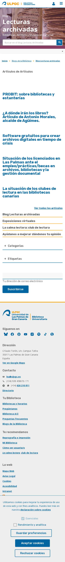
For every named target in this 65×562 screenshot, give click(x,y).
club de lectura (29, 452)
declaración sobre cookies (35, 509)
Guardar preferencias (31, 533)
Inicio (5, 61)
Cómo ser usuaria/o (14, 447)
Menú (61, 4)
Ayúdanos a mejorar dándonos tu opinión (32, 234)
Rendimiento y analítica (32, 524)
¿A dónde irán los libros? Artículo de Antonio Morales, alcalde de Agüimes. (29, 117)
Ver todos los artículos (48, 208)
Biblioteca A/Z (10, 413)
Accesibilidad (10, 486)
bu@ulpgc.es (13, 376)
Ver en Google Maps (14, 362)
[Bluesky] (6, 334)
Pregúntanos (10, 408)
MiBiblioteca (53, 4)
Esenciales (32, 518)
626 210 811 (23, 385)
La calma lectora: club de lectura (26, 227)
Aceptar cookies (32, 543)
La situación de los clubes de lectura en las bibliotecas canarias (29, 192)
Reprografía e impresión (16, 437)
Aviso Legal (9, 476)
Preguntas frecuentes (15, 418)
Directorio (8, 390)
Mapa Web (8, 471)
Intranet (7, 491)
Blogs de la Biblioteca (21, 61)
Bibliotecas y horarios (15, 403)
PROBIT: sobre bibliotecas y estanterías (28, 96)
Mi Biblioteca (10, 442)
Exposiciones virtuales (19, 221)
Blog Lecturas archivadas (48, 61)
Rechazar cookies (32, 553)
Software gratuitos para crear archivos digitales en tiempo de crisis (32, 139)
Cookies (7, 481)
